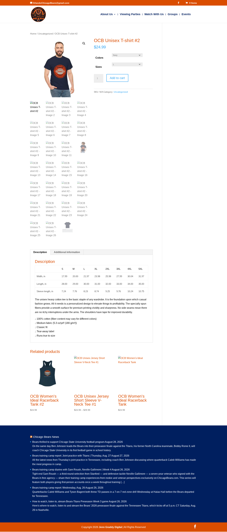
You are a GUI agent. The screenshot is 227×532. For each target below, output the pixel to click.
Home (33, 33)
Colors (99, 57)
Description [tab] (40, 252)
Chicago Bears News (46, 436)
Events (186, 14)
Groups (173, 14)
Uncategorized (45, 33)
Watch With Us (154, 14)
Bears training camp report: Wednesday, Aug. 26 (58, 487)
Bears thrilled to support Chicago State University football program (68, 442)
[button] (84, 43)
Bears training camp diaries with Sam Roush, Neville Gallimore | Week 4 (71, 469)
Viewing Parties (130, 14)
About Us (106, 14)
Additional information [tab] (67, 252)
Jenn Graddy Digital (111, 527)
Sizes (98, 67)
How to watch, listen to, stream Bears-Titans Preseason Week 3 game (70, 501)
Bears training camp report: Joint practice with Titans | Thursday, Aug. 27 (71, 455)
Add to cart (117, 78)
